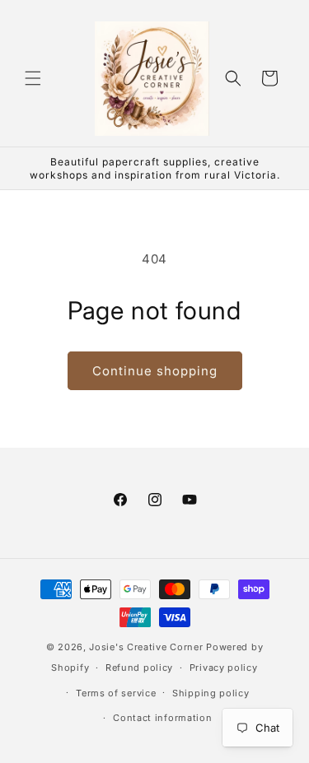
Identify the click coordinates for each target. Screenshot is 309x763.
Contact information (162, 717)
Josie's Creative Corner (146, 647)
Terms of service (116, 693)
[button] (33, 78)
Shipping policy (211, 693)
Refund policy (139, 667)
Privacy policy (224, 667)
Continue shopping (155, 371)
